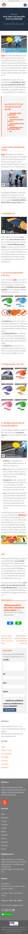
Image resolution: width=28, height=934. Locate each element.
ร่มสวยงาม (4, 760)
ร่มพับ (3, 55)
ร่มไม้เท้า (3, 831)
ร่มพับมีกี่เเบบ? (13, 117)
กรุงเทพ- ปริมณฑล (16, 1)
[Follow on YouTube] (13, 910)
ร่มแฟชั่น (3, 828)
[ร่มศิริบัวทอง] (7, 5)
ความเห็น (6, 660)
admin (22, 24)
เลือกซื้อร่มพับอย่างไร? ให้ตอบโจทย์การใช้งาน (15, 128)
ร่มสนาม (3, 838)
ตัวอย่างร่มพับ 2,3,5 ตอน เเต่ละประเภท (15, 124)
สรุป (10, 131)
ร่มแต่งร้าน (4, 824)
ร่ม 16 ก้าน (4, 845)
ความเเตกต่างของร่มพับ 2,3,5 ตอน (15, 120)
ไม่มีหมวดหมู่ (14, 14)
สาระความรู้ (4, 764)
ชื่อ (4, 674)
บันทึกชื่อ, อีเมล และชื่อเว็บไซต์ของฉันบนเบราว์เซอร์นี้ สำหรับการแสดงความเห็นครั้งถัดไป (13, 703)
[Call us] (10, 910)
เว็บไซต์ (5, 692)
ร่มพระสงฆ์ (4, 842)
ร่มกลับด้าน (4, 835)
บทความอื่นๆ (5, 757)
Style (3, 747)
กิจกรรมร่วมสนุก (6, 754)
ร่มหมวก (3, 849)
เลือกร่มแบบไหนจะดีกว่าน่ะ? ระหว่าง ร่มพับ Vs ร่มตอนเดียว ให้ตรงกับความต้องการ (14, 607)
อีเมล (5, 683)
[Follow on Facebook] (3, 910)
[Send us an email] (6, 910)
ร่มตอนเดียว (5, 818)
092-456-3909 (15, 900)
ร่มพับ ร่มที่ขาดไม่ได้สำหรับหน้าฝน (14, 114)
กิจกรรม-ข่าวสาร (6, 750)
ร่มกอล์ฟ (4, 821)
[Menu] (25, 5)
